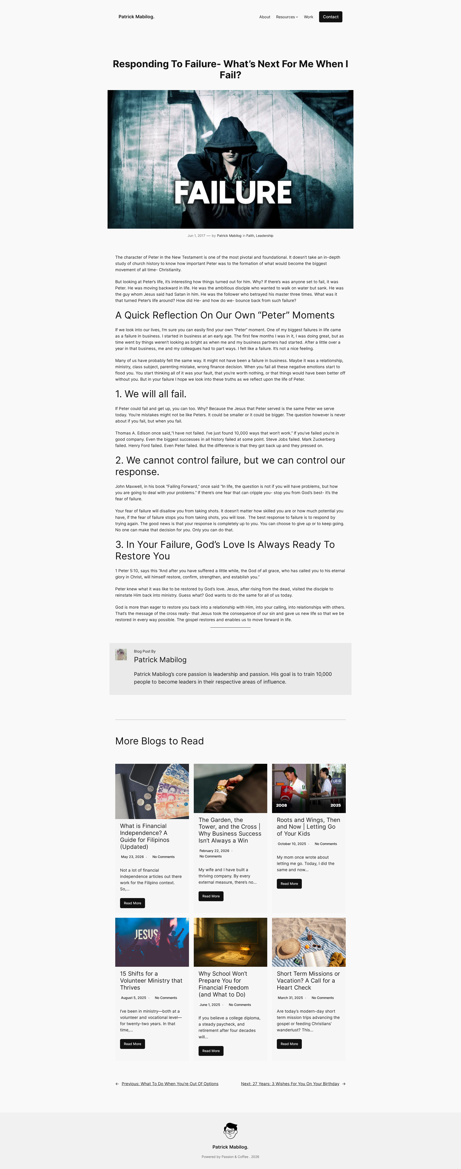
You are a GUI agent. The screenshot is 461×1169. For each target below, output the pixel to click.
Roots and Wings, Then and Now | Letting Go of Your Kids (308, 826)
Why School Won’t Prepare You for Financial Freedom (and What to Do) (224, 984)
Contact (331, 16)
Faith (250, 235)
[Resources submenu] (297, 17)
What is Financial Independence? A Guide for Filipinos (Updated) (145, 836)
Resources (285, 16)
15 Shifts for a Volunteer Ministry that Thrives (151, 980)
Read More (132, 903)
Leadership (264, 235)
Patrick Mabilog (229, 235)
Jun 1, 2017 (196, 235)
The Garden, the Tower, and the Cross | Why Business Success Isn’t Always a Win (230, 830)
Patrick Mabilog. (137, 16)
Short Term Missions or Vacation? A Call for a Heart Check (308, 980)
